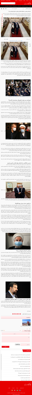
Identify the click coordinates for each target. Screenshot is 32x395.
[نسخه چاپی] (1, 8)
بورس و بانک (26, 6)
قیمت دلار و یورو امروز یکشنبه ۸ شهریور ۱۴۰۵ (23, 373)
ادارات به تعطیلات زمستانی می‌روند (25, 380)
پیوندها (24, 0)
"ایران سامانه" (14, 394)
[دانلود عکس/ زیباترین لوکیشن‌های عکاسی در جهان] (26, 322)
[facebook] (12, 314)
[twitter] (18, 314)
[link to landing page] (27, 3)
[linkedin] (15, 314)
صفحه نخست (29, 6)
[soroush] (14, 314)
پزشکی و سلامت (6, 6)
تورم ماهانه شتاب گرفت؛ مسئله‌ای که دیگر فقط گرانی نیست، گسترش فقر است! (20, 357)
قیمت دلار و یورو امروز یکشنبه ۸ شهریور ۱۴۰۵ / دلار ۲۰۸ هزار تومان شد (20, 361)
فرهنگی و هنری (10, 6)
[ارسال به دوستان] (5, 8)
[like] (20, 330)
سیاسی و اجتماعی (19, 6)
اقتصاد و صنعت (23, 6)
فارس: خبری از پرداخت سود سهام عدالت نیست (23, 359)
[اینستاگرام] (14, 390)
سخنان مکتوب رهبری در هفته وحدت (24, 377)
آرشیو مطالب (16, 0)
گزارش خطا (2, 330)
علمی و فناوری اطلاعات (14, 6)
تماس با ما (27, 0)
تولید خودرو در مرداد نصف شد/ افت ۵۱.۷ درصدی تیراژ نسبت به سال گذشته (20, 354)
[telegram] (20, 314)
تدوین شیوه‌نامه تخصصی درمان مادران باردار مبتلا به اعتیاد (22, 370)
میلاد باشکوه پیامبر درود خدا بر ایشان (24, 366)
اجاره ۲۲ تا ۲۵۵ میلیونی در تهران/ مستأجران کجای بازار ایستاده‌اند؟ (21, 368)
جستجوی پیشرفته (20, 0)
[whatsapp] (17, 314)
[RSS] (12, 390)
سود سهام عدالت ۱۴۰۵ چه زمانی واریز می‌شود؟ (23, 375)
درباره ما (30, 0)
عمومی (23, 8)
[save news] (3, 8)
